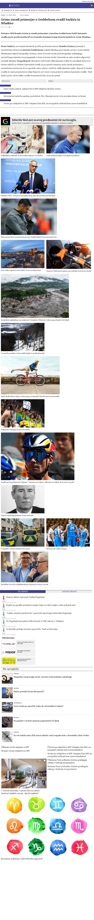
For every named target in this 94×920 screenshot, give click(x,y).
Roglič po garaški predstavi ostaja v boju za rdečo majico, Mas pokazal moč (41, 605)
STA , (6, 27)
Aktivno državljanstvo (21, 10)
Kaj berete (23, 592)
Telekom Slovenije (87, 1)
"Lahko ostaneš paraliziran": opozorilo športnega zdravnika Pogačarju (39, 613)
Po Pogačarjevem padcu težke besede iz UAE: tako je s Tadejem (35, 621)
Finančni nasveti (55, 10)
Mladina (50, 81)
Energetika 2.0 (8, 10)
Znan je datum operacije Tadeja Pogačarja (25, 597)
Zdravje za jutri (42, 10)
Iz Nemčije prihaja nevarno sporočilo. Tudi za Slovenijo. (32, 629)
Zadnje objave (69, 592)
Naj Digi (33, 10)
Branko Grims (6, 81)
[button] (2, 5)
